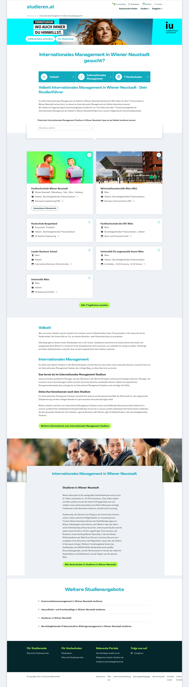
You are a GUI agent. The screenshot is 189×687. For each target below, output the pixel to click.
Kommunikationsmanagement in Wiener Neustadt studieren (71, 601)
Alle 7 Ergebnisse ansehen (94, 305)
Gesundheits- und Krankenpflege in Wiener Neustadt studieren (73, 609)
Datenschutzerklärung (122, 676)
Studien (144, 8)
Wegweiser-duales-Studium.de (110, 657)
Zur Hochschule (66, 38)
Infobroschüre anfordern (40, 38)
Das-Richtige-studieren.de (108, 653)
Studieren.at (31, 16)
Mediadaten (66, 653)
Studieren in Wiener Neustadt (56, 617)
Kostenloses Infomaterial (44, 208)
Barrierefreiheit (159, 676)
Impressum (100, 676)
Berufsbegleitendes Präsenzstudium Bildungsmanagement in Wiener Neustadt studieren (86, 626)
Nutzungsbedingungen (141, 676)
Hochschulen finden (128, 8)
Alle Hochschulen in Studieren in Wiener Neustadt (90, 564)
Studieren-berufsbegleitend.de (109, 661)
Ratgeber (156, 8)
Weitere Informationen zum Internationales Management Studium (75, 425)
